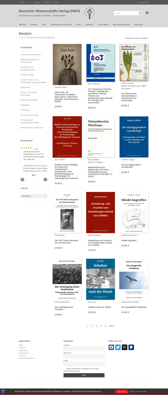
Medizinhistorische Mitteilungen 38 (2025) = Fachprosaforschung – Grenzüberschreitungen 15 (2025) (100, 172)
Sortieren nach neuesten (136, 38)
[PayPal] (131, 347)
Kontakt (55, 2)
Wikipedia (37, 2)
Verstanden (121, 392)
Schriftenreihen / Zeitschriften (61, 24)
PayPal (46, 2)
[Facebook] (111, 347)
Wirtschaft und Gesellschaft (32, 128)
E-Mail (65, 361)
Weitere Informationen (138, 391)
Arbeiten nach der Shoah (99, 307)
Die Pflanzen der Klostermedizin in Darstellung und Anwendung (129, 96)
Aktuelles (34, 24)
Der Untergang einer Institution (64, 308)
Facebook (22, 2)
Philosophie (25, 110)
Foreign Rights (103, 24)
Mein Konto (139, 24)
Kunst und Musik (27, 75)
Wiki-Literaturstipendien (121, 24)
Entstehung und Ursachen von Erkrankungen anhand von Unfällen (100, 242)
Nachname (67, 353)
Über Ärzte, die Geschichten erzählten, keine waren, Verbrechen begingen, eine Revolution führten (66, 96)
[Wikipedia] (124, 347)
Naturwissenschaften (29, 100)
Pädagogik (25, 105)
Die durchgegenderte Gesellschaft (131, 166)
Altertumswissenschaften (31, 55)
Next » (112, 326)
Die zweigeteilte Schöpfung (133, 307)
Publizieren (89, 24)
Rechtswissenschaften (30, 115)
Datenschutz (24, 353)
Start (33, 175)
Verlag (78, 24)
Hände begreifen (129, 240)
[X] (118, 347)
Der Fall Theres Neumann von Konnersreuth (66, 241)
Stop (34, 175)
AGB (21, 345)
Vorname (66, 345)
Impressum (23, 350)
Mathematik (25, 87)
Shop (44, 24)
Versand (22, 356)
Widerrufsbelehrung (27, 358)
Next (45, 179)
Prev (22, 179)
